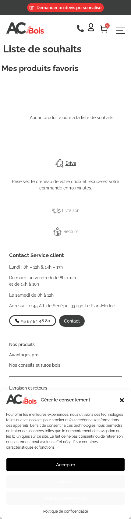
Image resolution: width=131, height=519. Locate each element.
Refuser (65, 481)
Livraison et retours (28, 388)
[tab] (65, 163)
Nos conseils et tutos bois (34, 365)
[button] (122, 400)
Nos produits (22, 344)
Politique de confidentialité (65, 511)
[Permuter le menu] (120, 30)
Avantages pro (23, 354)
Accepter (65, 465)
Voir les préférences (65, 498)
